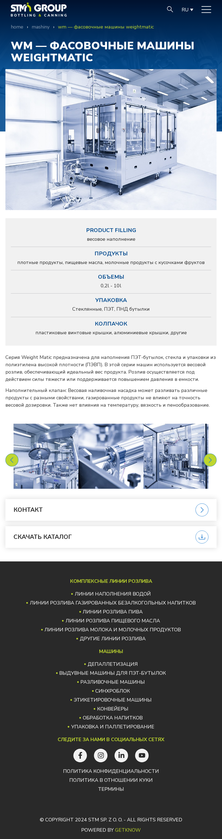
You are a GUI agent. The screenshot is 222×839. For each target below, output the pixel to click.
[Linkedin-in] (121, 755)
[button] (11, 460)
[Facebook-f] (80, 755)
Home (17, 27)
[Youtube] (142, 755)
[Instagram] (100, 755)
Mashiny (41, 27)
